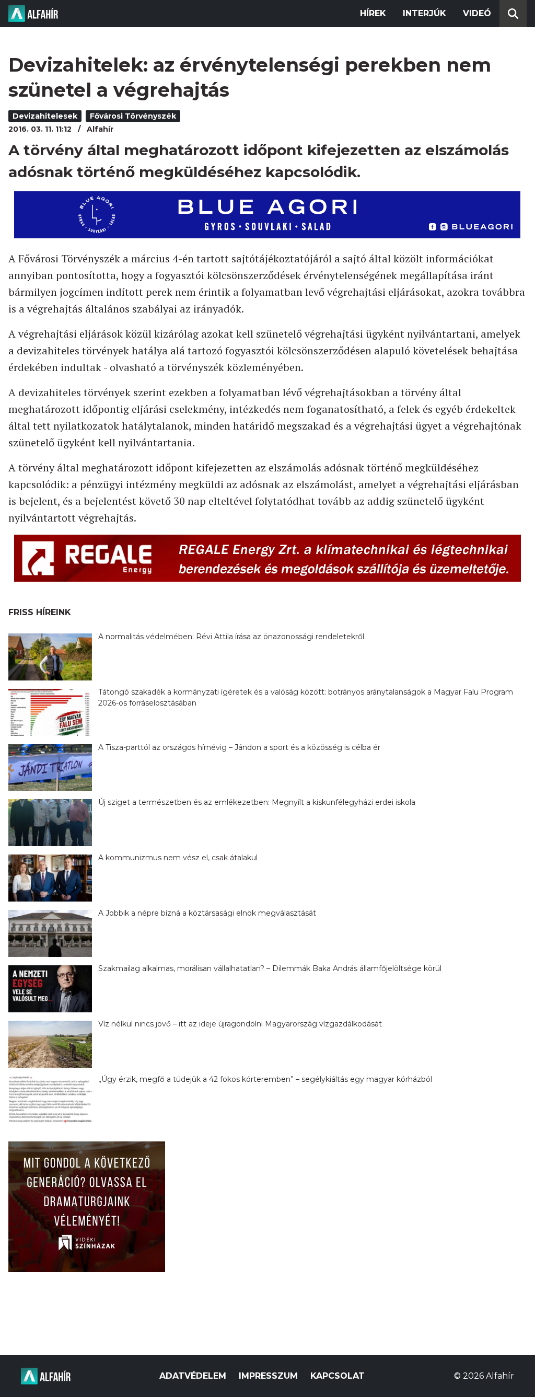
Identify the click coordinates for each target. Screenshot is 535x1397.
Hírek (373, 13)
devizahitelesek (45, 116)
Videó (477, 13)
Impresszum (268, 1376)
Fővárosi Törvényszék (133, 116)
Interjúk (424, 13)
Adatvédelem (192, 1376)
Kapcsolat (337, 1376)
